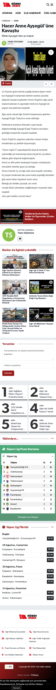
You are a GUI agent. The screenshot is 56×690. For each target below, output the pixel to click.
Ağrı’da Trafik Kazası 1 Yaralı (46, 410)
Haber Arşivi (38, 655)
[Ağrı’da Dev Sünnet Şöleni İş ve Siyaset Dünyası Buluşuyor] (14, 261)
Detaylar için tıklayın (28, 517)
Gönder (8, 373)
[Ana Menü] (52, 5)
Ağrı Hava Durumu (41, 632)
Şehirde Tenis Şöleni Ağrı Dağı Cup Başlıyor (46, 426)
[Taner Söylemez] (8, 235)
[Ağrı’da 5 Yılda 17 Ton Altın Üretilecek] (41, 261)
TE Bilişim (35, 675)
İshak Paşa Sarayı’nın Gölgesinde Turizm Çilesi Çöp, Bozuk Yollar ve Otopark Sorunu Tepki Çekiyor (14, 328)
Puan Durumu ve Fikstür (15, 648)
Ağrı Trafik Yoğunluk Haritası (39, 639)
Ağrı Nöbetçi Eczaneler (15, 632)
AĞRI (18, 13)
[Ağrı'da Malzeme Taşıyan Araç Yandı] (41, 315)
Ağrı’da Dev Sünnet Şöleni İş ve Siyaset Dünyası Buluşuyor (11, 273)
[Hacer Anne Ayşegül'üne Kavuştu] (28, 63)
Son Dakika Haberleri (14, 655)
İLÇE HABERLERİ (32, 13)
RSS (10, 667)
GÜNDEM (7, 13)
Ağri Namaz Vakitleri (14, 638)
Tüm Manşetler (39, 648)
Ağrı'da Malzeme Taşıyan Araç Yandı (45, 394)
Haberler (6, 21)
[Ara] (47, 5)
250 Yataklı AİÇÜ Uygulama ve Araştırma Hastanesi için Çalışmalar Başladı (18, 410)
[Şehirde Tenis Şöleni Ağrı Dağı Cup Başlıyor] (41, 287)
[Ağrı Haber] (12, 5)
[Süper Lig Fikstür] (52, 527)
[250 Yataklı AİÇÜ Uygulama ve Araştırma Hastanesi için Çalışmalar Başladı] (14, 287)
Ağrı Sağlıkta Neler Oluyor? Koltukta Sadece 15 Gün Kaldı (17, 394)
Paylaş (8, 83)
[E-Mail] (20, 239)
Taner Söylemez (26, 233)
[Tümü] (52, 439)
